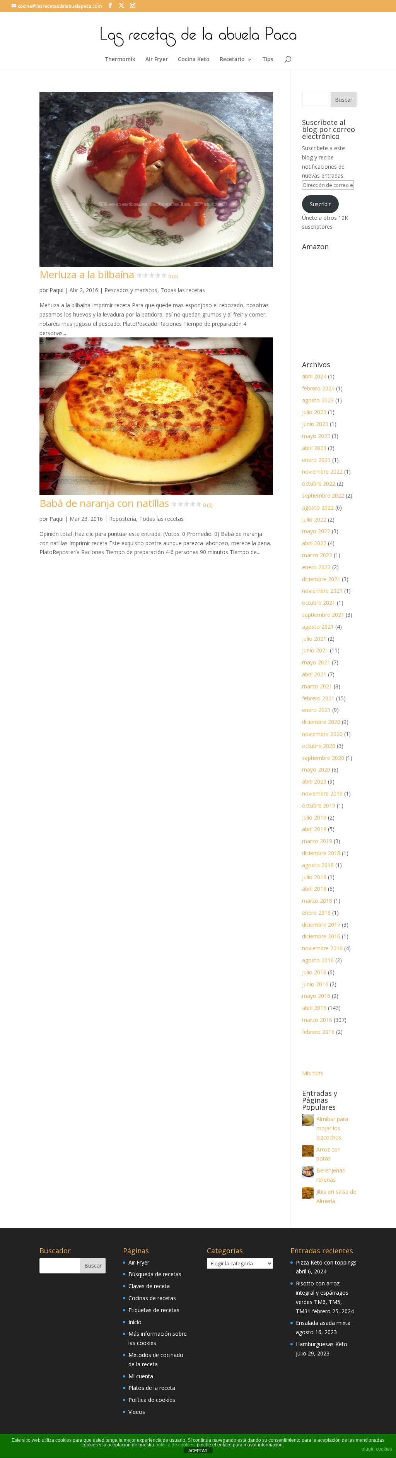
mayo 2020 (316, 769)
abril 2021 (314, 674)
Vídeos (136, 1411)
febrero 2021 (318, 698)
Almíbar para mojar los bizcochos (332, 1128)
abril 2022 (314, 543)
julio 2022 (314, 519)
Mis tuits (312, 1073)
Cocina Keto (194, 59)
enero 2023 (316, 460)
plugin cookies (377, 1449)
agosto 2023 (318, 400)
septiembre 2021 (323, 614)
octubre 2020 (318, 746)
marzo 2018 (317, 900)
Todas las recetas (182, 290)
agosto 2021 (318, 626)
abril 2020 (314, 781)
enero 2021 (316, 710)
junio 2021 (315, 650)
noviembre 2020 (322, 734)
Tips (268, 59)
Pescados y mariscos (130, 290)
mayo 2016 (316, 995)
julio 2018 (314, 877)
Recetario (232, 59)
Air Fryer (156, 59)
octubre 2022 (318, 483)
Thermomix (120, 59)
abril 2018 (314, 888)
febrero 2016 (318, 1031)
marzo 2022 (317, 555)
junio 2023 (315, 424)
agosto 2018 (318, 865)
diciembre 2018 (321, 853)
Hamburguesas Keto (321, 1344)
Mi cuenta (140, 1376)
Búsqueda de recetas (154, 1274)
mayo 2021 (316, 662)
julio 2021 (314, 638)
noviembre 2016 (322, 948)
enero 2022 (316, 567)
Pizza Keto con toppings (326, 1262)
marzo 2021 (317, 686)
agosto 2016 (318, 960)
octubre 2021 (318, 602)
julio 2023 (314, 412)
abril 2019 (314, 829)
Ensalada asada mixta (323, 1322)
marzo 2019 (317, 841)
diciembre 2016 (321, 936)
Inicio (135, 1322)
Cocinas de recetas (152, 1298)
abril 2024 (314, 376)
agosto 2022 (318, 507)
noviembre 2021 (322, 590)
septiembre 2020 (323, 758)
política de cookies (175, 1445)
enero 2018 (316, 912)
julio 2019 (314, 817)
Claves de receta (149, 1286)
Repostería (122, 518)
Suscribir (320, 204)
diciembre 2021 (321, 579)
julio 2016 (314, 972)
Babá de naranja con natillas (125, 503)
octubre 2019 (318, 805)
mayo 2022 (316, 531)
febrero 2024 (318, 388)
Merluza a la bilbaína (108, 274)
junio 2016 (315, 984)
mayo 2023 (316, 436)
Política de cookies (151, 1399)
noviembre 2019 (322, 793)
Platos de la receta (151, 1387)
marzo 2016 (317, 1019)
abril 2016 (314, 1007)
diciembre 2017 (321, 924)
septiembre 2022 (323, 495)
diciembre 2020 (321, 722)
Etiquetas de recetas (153, 1310)
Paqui (56, 290)
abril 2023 (314, 448)
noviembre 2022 (322, 471)
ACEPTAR (198, 1450)
